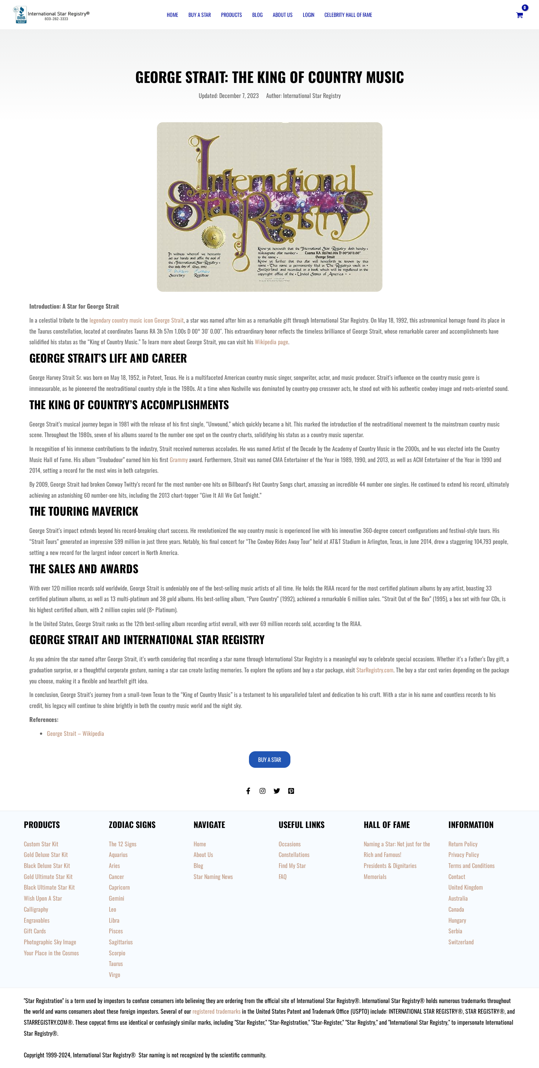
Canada (456, 909)
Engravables (37, 920)
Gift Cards (35, 930)
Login (308, 14)
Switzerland (461, 941)
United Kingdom (465, 887)
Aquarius (118, 854)
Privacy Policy (463, 854)
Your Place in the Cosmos (51, 952)
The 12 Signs (122, 843)
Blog (257, 14)
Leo (112, 909)
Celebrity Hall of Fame (348, 14)
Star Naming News (213, 876)
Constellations (294, 854)
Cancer (116, 876)
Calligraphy (36, 909)
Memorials (375, 876)
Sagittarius (121, 941)
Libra (114, 920)
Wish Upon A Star (43, 898)
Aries (114, 865)
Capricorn (119, 887)
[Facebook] (248, 791)
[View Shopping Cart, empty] (519, 14)
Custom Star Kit (41, 843)
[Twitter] (277, 791)
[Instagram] (262, 791)
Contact (456, 876)
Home (172, 14)
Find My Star (292, 865)
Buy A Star (199, 14)
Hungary (457, 920)
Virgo (114, 974)
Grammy (179, 459)
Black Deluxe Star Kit (47, 865)
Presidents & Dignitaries (390, 865)
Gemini (116, 898)
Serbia (455, 930)
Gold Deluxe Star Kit (46, 854)
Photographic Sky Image (50, 941)
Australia (458, 898)
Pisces (116, 930)
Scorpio (117, 952)
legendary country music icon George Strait (136, 320)
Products (231, 14)
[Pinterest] (291, 791)
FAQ (283, 876)
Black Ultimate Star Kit (49, 887)
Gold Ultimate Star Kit (48, 876)
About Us (283, 14)
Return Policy (462, 843)
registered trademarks (216, 1011)
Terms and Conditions (471, 865)
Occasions (290, 843)
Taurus (116, 963)
